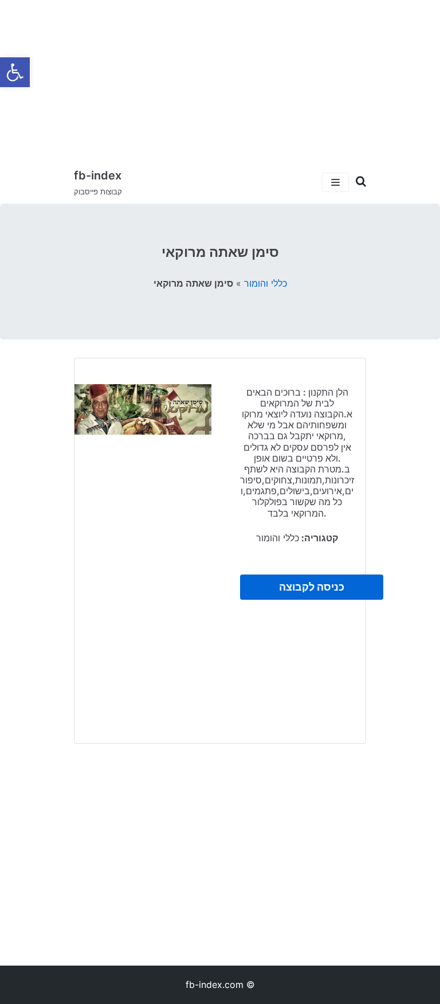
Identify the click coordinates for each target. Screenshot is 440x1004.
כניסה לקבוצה (311, 587)
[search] (357, 182)
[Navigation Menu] (335, 182)
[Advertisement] (220, 80)
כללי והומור (265, 283)
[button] (15, 72)
